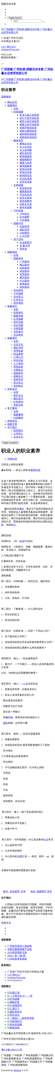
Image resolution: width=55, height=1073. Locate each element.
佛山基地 (24, 264)
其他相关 (18, 386)
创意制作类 (26, 188)
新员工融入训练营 (29, 115)
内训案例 (18, 417)
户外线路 (18, 293)
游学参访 (12, 389)
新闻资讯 (12, 421)
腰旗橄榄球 (26, 159)
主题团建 (18, 185)
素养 (33, 470)
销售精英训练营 (28, 137)
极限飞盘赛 (26, 162)
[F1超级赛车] (14, 1005)
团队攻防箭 (26, 153)
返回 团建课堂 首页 (41, 891)
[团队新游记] (14, 1011)
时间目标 (18, 360)
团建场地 (12, 252)
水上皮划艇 (26, 150)
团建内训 (18, 223)
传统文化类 (26, 204)
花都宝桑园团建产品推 (19, 949)
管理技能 (18, 351)
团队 (5, 723)
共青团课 (18, 328)
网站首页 (12, 102)
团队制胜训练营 (28, 134)
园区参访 (18, 398)
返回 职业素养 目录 (14, 891)
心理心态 (18, 357)
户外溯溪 (24, 220)
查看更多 (6, 922)
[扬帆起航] (13, 1002)
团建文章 (12, 424)
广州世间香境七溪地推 (19, 946)
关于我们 (12, 427)
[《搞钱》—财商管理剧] (20, 1018)
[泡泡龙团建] (14, 1024)
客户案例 (12, 408)
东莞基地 (24, 274)
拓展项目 (18, 312)
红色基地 (18, 402)
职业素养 (18, 354)
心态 (25, 683)
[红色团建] (13, 999)
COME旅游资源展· (17, 959)
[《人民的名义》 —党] (19, 996)
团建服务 (6, 96)
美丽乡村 (18, 405)
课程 (21, 509)
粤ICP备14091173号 (12, 1049)
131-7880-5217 (8, 46)
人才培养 (24, 236)
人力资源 (18, 363)
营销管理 (18, 379)
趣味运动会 (26, 143)
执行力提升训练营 (29, 118)
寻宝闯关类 (26, 194)
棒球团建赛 (26, 156)
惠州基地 (24, 277)
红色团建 (18, 319)
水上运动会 (26, 147)
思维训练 (18, 366)
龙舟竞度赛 (26, 182)
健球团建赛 (26, 166)
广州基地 (24, 261)
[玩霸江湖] (13, 992)
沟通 (19, 856)
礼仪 (45, 839)
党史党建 (18, 325)
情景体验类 (26, 201)
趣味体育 (18, 140)
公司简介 (18, 433)
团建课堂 (12, 338)
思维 (10, 717)
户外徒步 (24, 213)
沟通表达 (18, 370)
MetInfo (17, 1070)
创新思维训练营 (28, 127)
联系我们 (18, 430)
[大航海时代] (14, 1021)
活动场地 (18, 290)
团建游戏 (18, 315)
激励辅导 (18, 373)
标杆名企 (18, 395)
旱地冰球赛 (26, 172)
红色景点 (18, 300)
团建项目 (12, 105)
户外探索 (18, 210)
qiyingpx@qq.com (10, 49)
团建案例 (18, 414)
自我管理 (24, 226)
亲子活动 (18, 239)
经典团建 (18, 111)
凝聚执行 (18, 376)
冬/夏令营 (25, 245)
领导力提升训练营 (29, 121)
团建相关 (12, 306)
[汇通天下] (13, 1008)
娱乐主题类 (26, 198)
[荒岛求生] (13, 1015)
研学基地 (18, 303)
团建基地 (18, 258)
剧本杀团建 (26, 207)
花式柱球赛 (26, 178)
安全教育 (18, 335)
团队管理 (24, 229)
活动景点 (18, 296)
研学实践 (18, 322)
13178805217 (14, 974)
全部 (15, 108)
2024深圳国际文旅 (17, 952)
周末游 (23, 249)
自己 (13, 524)
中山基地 (24, 280)
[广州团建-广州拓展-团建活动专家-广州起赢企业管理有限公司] (27, 31)
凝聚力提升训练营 (29, 124)
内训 (22, 541)
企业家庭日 (26, 242)
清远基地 (24, 271)
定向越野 (24, 217)
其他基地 (24, 287)
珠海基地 (24, 284)
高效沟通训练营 (28, 131)
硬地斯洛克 (26, 175)
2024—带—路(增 (16, 955)
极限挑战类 (26, 191)
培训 (37, 470)
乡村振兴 (18, 331)
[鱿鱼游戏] (13, 1027)
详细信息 (12, 459)
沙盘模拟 (24, 233)
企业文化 (18, 344)
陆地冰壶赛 (26, 169)
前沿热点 (18, 382)
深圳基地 (24, 268)
